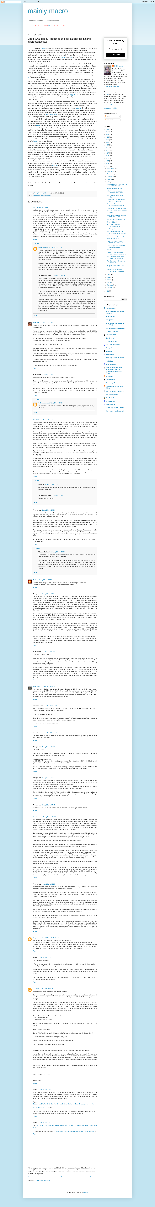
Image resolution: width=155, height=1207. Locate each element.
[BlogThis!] (56, 193)
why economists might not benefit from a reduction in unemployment (74, 1131)
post (43, 48)
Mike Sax (36, 322)
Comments (109, 120)
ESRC (38, 125)
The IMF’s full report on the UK (116, 219)
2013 (107, 163)
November (110, 171)
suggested (73, 95)
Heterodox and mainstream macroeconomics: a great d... (116, 253)
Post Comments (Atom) (43, 1180)
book (35, 141)
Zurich (109, 250)
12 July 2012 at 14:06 (50, 733)
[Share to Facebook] (61, 193)
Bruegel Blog (110, 320)
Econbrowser (110, 338)
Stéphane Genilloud (39, 938)
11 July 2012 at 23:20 (45, 580)
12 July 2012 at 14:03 (50, 706)
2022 (107, 140)
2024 (107, 134)
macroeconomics (46, 195)
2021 (107, 142)
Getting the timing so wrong (115, 236)
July (108, 182)
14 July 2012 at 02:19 (48, 884)
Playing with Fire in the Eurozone (117, 208)
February (110, 285)
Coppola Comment (112, 331)
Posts (108, 116)
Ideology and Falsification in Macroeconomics (115, 266)
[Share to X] (59, 193)
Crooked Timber (111, 335)
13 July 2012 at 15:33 (49, 817)
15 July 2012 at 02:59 (44, 957)
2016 (107, 155)
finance (38, 195)
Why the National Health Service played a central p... (117, 184)
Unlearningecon (43, 403)
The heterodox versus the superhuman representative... (117, 232)
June (109, 274)
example (63, 57)
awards (111, 104)
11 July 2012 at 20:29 (46, 419)
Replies (37, 243)
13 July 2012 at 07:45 (48, 805)
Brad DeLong (110, 316)
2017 (107, 153)
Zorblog (35, 580)
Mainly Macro (118, 66)
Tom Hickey (37, 686)
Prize (49, 26)
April (108, 280)
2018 (107, 150)
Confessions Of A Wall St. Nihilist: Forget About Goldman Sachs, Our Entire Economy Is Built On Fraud (64, 1104)
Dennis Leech (37, 817)
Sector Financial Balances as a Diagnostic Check (116, 216)
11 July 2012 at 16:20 (46, 322)
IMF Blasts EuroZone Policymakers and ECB (115, 225)
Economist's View (111, 341)
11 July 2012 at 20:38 (48, 510)
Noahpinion (109, 376)
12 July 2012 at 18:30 (48, 747)
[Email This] (54, 193)
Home (62, 1177)
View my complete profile (111, 87)
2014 (107, 161)
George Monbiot (111, 348)
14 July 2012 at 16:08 (58, 552)
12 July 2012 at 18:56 (48, 778)
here (71, 57)
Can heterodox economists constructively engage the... (116, 204)
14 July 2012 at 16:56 (52, 938)
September (110, 176)
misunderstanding (51, 114)
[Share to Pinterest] (63, 193)
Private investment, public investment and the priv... (115, 242)
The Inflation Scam (38, 1108)
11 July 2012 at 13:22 (43, 207)
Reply (35, 239)
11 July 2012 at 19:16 (55, 247)
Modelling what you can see (115, 229)
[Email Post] (50, 193)
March (109, 282)
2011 (107, 291)
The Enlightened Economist (115, 391)
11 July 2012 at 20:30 (51, 484)
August (109, 179)
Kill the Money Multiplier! (114, 188)
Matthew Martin (43, 247)
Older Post (93, 1177)
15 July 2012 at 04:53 (44, 1090)
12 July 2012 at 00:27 (48, 651)
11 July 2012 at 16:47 (48, 374)
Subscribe (115, 55)
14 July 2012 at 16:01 (58, 495)
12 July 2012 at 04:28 (48, 686)
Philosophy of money (112, 383)
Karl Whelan (110, 361)
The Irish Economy (112, 394)
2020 (107, 145)
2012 (107, 166)
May (108, 277)
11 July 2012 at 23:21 (48, 594)
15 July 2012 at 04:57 (44, 1122)
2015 (107, 158)
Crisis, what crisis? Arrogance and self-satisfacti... (116, 246)
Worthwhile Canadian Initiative (115, 411)
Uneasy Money (111, 401)
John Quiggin (110, 354)
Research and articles (110, 108)
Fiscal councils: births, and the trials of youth (116, 261)
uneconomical (110, 404)
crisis (34, 195)
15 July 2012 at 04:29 (46, 988)
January (110, 288)
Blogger (85, 1192)
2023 (107, 137)
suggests (78, 108)
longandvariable (111, 364)
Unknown (36, 988)
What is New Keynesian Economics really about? (115, 191)
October (109, 174)
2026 (107, 129)
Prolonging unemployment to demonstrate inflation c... (116, 270)
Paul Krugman (110, 379)
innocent (55, 165)
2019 (107, 148)
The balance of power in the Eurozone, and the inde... (115, 257)
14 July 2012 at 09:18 (56, 403)
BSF (34, 207)
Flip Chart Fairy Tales (113, 344)
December (110, 168)
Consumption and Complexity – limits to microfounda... (116, 200)
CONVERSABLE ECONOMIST (115, 328)
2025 (107, 132)
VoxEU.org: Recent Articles (115, 408)
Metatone (36, 419)
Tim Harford (110, 398)
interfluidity (109, 351)
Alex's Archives (111, 308)
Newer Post (31, 1177)
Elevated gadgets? (113, 238)
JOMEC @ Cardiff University (115, 358)
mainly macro (48, 11)
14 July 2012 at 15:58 (58, 275)
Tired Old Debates (112, 222)
